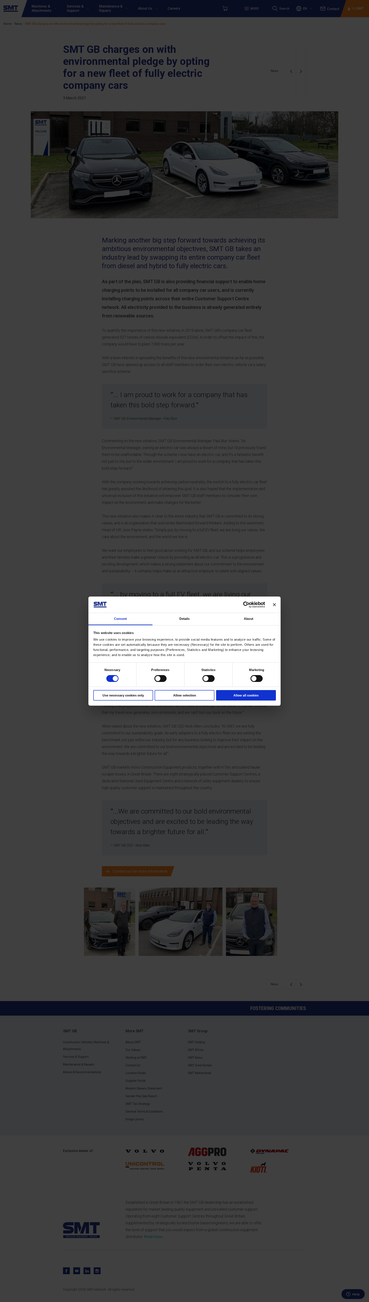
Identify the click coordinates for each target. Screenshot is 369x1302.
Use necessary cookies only (123, 695)
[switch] (160, 678)
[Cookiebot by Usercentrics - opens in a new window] (246, 604)
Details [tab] (184, 618)
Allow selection (184, 695)
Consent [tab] (120, 618)
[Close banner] (274, 604)
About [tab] (248, 618)
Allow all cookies (246, 695)
